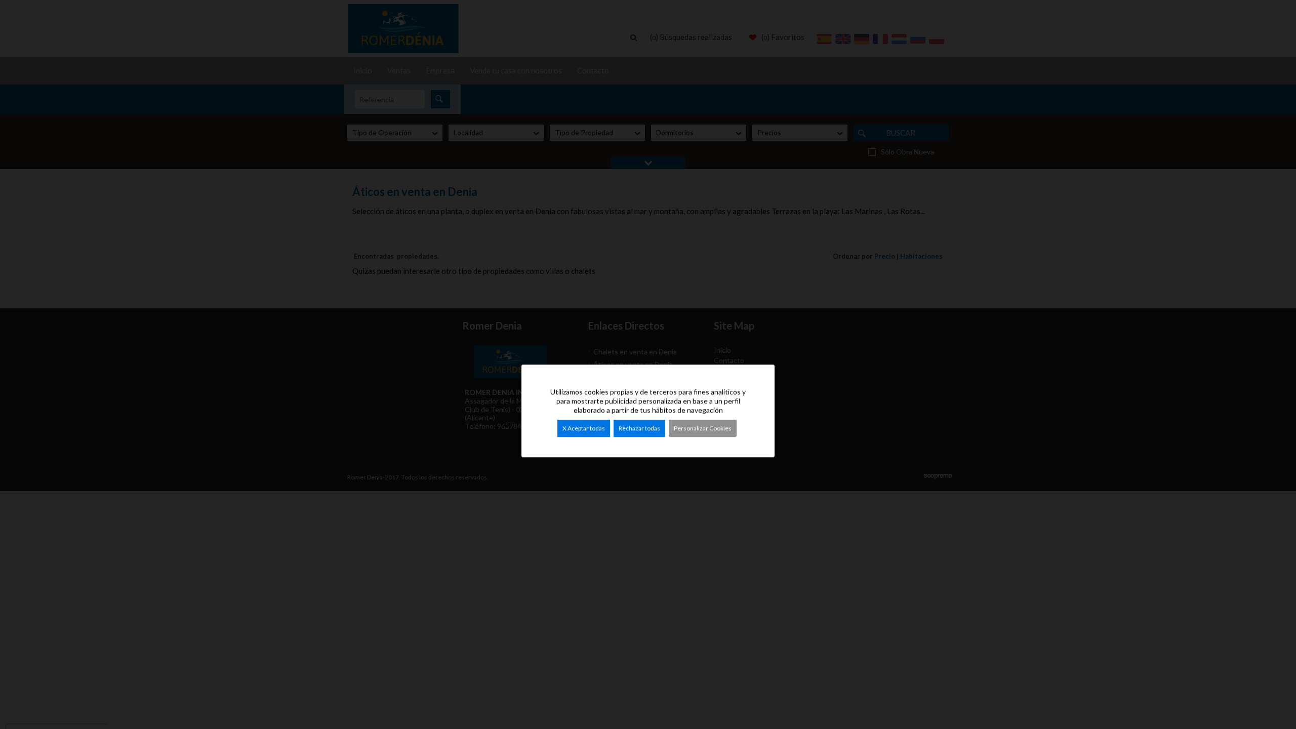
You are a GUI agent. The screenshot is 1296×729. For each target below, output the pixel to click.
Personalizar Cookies (703, 428)
